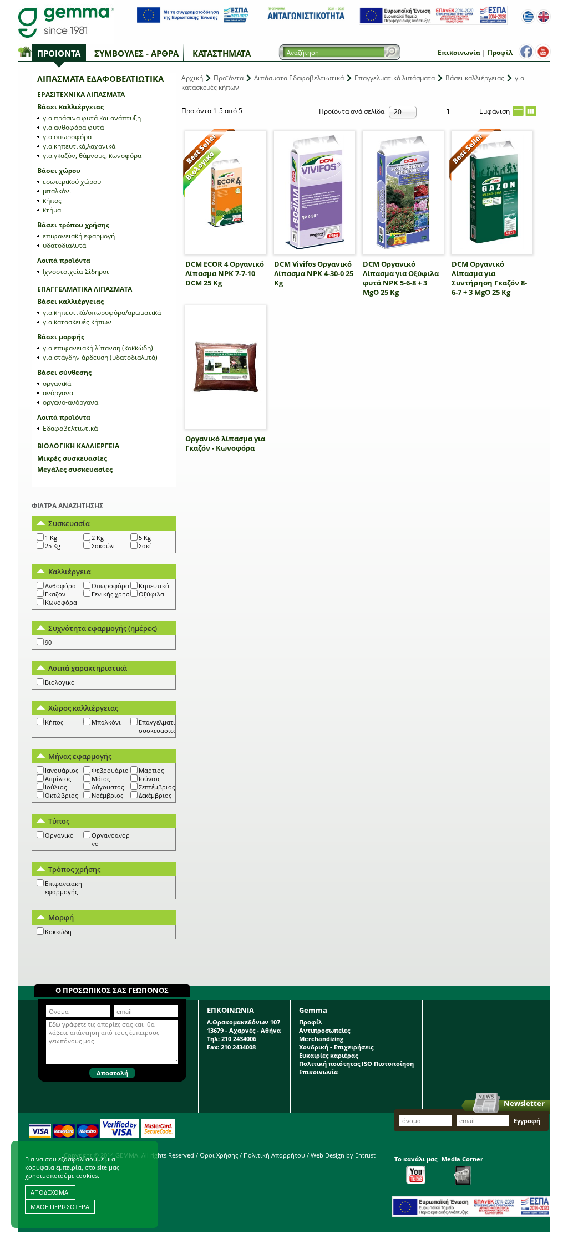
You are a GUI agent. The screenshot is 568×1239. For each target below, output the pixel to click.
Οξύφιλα (151, 594)
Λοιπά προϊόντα (63, 260)
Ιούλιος (56, 787)
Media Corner (462, 1159)
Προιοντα (58, 53)
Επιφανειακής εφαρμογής (65, 887)
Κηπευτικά (154, 586)
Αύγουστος (108, 787)
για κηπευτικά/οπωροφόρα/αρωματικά (102, 312)
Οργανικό (59, 835)
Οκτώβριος (61, 795)
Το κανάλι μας (415, 1159)
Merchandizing (321, 1038)
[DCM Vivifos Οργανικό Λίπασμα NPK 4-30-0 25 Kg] (314, 192)
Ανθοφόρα (60, 586)
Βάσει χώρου (58, 170)
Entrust (365, 1155)
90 (48, 642)
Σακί (145, 546)
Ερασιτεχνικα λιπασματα (81, 94)
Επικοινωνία (459, 52)
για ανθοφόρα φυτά (73, 127)
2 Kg (98, 537)
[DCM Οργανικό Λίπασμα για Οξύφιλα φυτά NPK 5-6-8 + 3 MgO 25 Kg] (403, 192)
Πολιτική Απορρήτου (274, 1155)
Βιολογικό (60, 682)
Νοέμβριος (107, 795)
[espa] (241, 22)
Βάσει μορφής (60, 336)
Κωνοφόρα (61, 602)
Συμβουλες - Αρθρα (136, 53)
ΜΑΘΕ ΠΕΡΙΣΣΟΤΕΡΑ (60, 1206)
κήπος (52, 200)
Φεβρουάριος (111, 770)
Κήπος (54, 722)
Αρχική (192, 78)
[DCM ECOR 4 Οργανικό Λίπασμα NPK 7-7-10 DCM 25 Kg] (225, 192)
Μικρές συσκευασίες (72, 458)
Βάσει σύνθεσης (64, 372)
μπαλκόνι (57, 191)
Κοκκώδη (58, 931)
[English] (543, 16)
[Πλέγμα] (530, 111)
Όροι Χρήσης (219, 1155)
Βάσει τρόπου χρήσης (73, 225)
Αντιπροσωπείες (324, 1030)
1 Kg (51, 537)
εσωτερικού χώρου (72, 181)
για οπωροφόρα (67, 136)
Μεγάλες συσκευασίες (75, 469)
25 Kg (52, 546)
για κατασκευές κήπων (77, 322)
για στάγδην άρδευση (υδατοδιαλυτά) (100, 357)
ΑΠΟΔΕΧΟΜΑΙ (50, 1192)
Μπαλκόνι (106, 722)
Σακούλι (103, 546)
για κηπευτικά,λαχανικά (79, 146)
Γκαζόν (55, 594)
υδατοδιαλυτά (64, 245)
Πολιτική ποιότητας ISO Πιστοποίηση (356, 1063)
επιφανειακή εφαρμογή (79, 236)
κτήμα (52, 210)
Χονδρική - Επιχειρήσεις (336, 1047)
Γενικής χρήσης (114, 594)
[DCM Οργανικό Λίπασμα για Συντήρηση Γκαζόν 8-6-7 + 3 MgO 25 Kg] (492, 192)
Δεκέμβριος (155, 795)
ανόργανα (58, 392)
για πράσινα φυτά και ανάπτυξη (92, 118)
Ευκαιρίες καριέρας (328, 1055)
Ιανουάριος (61, 770)
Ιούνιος (149, 778)
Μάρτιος (151, 770)
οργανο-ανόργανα (70, 402)
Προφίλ (500, 52)
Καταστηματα (221, 53)
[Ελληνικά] (528, 16)
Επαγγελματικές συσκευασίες (161, 726)
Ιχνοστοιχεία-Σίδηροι (76, 271)
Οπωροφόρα (110, 586)
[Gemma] (66, 22)
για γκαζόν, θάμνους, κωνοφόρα (92, 155)
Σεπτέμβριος (157, 787)
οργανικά (57, 383)
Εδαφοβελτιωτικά (70, 428)
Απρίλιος (58, 778)
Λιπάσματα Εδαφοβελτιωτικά (299, 78)
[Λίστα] (518, 111)
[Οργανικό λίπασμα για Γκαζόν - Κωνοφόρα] (225, 367)
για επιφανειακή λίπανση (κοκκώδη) (98, 348)
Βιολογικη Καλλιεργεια (78, 446)
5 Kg (145, 537)
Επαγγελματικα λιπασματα (84, 289)
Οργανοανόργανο (114, 839)
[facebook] (526, 51)
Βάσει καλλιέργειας (70, 106)
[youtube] (543, 51)
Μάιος (101, 778)
